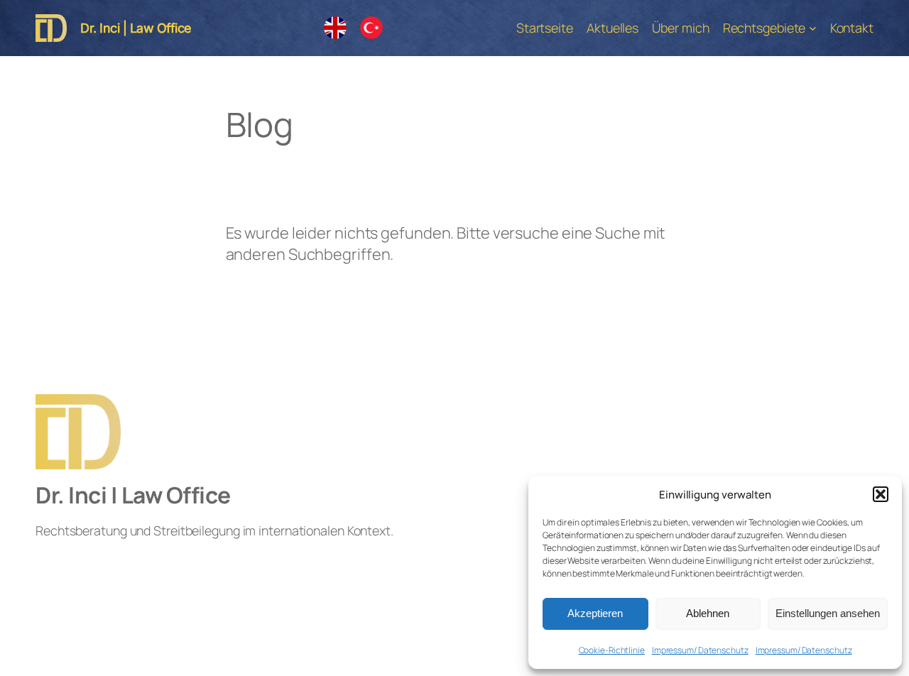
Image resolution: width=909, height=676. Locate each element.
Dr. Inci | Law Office (135, 28)
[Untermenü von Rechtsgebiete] (813, 28)
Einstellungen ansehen (827, 613)
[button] (880, 494)
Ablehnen (707, 613)
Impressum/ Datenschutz (700, 650)
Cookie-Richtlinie (612, 650)
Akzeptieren (595, 613)
